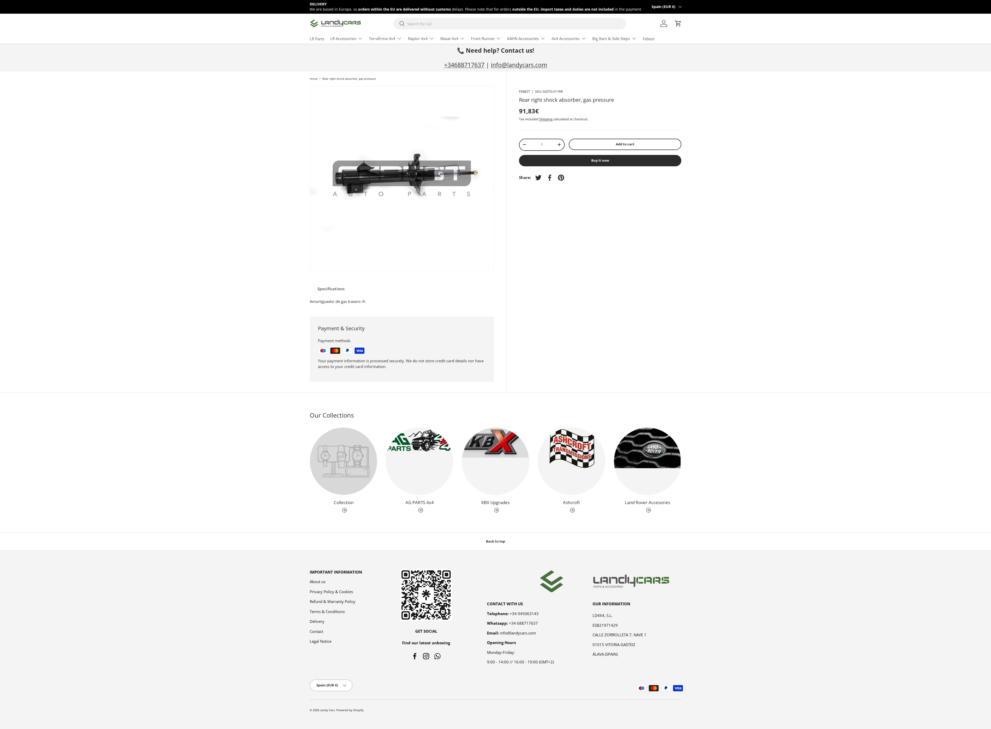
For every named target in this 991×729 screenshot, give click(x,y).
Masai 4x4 (449, 38)
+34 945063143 (524, 613)
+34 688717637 (523, 623)
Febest (648, 38)
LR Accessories (343, 38)
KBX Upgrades (495, 502)
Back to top (495, 541)
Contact (316, 631)
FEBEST (524, 91)
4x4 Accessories (566, 38)
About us (317, 581)
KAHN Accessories (523, 38)
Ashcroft (571, 502)
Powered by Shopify (350, 710)
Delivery (317, 621)
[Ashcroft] (571, 461)
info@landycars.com (519, 65)
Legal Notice (320, 641)
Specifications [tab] (331, 288)
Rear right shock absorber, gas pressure (349, 78)
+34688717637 (464, 65)
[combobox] (509, 23)
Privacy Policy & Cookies (331, 591)
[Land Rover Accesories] (647, 461)
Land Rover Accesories (647, 502)
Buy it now (600, 160)
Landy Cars (327, 710)
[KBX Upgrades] (495, 461)
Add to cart (625, 144)
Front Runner (482, 38)
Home (314, 78)
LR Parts (317, 38)
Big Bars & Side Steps (611, 38)
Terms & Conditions (327, 611)
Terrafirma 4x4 (382, 38)
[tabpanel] (402, 301)
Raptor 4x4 (418, 38)
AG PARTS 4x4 (419, 502)
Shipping (546, 119)
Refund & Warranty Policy (332, 601)
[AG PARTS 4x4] (419, 461)
